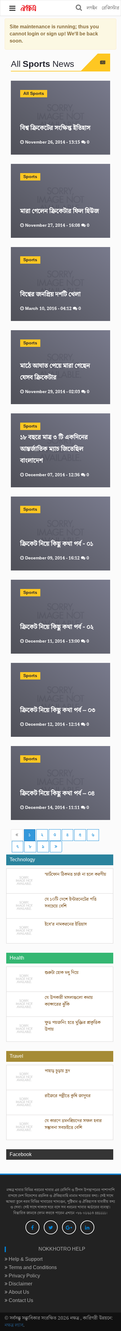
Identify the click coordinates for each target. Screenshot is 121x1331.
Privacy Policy (23, 1275)
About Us (18, 1292)
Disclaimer (19, 1283)
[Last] (56, 846)
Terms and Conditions (32, 1267)
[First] (17, 835)
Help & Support (25, 1259)
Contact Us (20, 1300)
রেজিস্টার (110, 8)
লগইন (92, 8)
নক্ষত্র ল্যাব (14, 1325)
